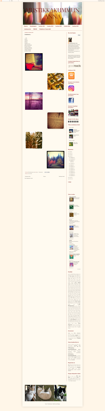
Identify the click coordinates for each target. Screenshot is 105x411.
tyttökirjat (73, 359)
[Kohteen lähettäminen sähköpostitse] (45, 172)
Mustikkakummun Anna (73, 43)
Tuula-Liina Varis (74, 324)
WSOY (70, 339)
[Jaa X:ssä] (47, 172)
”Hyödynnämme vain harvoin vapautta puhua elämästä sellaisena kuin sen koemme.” (74, 221)
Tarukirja (70, 212)
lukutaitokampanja (70, 369)
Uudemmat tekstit (27, 176)
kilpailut (73, 368)
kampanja (69, 368)
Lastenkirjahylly (72, 244)
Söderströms (75, 338)
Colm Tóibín (72, 285)
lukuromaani (78, 356)
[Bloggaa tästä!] (46, 172)
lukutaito (79, 368)
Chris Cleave (72, 284)
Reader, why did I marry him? (74, 261)
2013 (70, 156)
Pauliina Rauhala (70, 315)
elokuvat (71, 377)
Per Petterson (75, 315)
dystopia (69, 350)
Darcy (79, 344)
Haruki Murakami (70, 291)
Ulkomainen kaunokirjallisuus (72, 348)
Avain (72, 333)
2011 (70, 178)
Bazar (75, 333)
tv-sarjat (69, 380)
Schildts (76, 336)
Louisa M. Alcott (74, 306)
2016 (70, 151)
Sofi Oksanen (70, 320)
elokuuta (71, 165)
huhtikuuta (72, 171)
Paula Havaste (78, 314)
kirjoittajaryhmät (70, 352)
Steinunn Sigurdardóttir (75, 320)
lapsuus (69, 356)
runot (69, 358)
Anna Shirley (76, 344)
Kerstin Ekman (70, 302)
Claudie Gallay (77, 284)
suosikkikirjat (69, 359)
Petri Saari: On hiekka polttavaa (76, 226)
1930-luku (69, 344)
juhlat (78, 377)
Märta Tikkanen (78, 312)
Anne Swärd (73, 278)
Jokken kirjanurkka (72, 196)
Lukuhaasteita (27, 29)
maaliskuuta (72, 172)
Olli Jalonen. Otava (70, 313)
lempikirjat (75, 356)
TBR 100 (78, 346)
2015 (70, 153)
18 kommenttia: (40, 172)
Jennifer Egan (78, 295)
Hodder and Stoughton (75, 334)
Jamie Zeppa (69, 294)
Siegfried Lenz (77, 318)
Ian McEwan (70, 293)
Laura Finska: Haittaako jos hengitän (76, 263)
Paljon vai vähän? (72, 140)
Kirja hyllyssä (71, 204)
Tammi (78, 338)
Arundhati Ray (70, 281)
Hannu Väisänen (78, 290)
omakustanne (78, 357)
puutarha (73, 379)
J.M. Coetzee (78, 293)
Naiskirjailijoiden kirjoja (76, 135)
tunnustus (69, 370)
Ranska (75, 346)
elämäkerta (74, 350)
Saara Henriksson (76, 317)
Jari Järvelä (76, 294)
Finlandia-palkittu (70, 345)
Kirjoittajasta (33, 26)
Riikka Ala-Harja (73, 316)
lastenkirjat (72, 356)
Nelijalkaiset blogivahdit (45, 29)
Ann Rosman (72, 277)
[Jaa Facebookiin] (48, 172)
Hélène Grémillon (78, 292)
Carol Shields (77, 282)
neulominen (69, 379)
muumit (72, 357)
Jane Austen (73, 294)
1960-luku (72, 344)
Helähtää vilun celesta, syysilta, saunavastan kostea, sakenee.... (76, 235)
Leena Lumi (71, 232)
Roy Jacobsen (72, 317)
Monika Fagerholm (73, 312)
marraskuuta (72, 158)
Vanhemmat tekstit (62, 176)
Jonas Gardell (77, 297)
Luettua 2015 (75, 26)
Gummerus (78, 333)
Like (71, 335)
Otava (76, 335)
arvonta (71, 367)
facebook (76, 367)
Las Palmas (71, 376)
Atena (69, 333)
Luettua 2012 (50, 26)
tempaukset (78, 369)
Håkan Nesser (73, 292)
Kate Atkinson (74, 299)
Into (79, 334)
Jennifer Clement (73, 295)
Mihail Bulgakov (78, 310)
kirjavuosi (79, 351)
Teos (68, 339)
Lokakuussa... (28, 34)
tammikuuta (72, 175)
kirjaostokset (70, 351)
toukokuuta (72, 169)
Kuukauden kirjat (77, 345)
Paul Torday (74, 314)
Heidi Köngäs (75, 291)
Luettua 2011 (42, 26)
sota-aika (74, 358)
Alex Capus (73, 275)
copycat (73, 367)
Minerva (73, 335)
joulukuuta (72, 157)
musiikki (79, 378)
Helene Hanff (70, 292)
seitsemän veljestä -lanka (77, 379)
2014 (70, 154)
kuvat (76, 368)
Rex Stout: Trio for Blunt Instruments (76, 198)
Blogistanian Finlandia (73, 364)
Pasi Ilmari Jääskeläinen (77, 313)
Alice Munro (77, 275)
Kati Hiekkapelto (75, 300)
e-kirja (72, 350)
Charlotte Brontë (70, 283)
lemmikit (71, 378)
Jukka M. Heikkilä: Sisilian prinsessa (76, 213)
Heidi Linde (78, 291)
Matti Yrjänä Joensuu (73, 310)
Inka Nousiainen (74, 293)
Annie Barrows (73, 279)
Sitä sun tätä (30, 173)
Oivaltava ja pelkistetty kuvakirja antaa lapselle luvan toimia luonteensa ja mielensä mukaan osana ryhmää (74, 248)
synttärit (75, 369)
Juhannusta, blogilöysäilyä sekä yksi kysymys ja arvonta (76, 131)
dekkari (79, 349)
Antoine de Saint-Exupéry (76, 280)
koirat (69, 378)
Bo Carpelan (78, 281)
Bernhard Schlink (74, 281)
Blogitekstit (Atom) (30, 178)
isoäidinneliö (74, 377)
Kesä (69, 376)
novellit (75, 357)
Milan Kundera (76, 311)
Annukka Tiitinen (70, 280)
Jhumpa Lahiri (70, 296)
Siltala (72, 338)
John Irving (73, 297)
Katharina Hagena (70, 300)
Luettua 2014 (67, 26)
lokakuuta (71, 160)
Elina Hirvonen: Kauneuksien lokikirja (73, 242)
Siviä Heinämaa (78, 319)
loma (74, 378)
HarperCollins (70, 334)
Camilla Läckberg (71, 282)
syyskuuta (71, 163)
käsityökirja (78, 355)
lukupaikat (76, 378)
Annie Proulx (78, 279)
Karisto (69, 335)
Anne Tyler (77, 278)
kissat (79, 377)
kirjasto (75, 351)
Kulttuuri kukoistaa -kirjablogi (74, 254)
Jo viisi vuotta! (71, 127)
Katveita (70, 219)
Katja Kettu (73, 301)
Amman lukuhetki (72, 225)
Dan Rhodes (76, 285)
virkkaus (71, 380)
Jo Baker (73, 296)
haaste (78, 367)
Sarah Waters (73, 318)
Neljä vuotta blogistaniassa (76, 143)
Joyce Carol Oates (74, 298)
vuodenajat (74, 380)
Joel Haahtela (76, 296)
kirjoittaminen (78, 352)
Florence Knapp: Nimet (76, 255)
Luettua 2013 (59, 26)
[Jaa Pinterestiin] (49, 172)
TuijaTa (70, 240)
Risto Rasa (77, 316)
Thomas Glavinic (76, 321)
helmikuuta (72, 174)
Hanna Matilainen (73, 290)
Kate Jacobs (78, 299)
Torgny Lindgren (74, 323)
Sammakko (71, 336)
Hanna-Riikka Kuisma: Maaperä (76, 206)
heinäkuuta (72, 166)
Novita (75, 376)
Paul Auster (70, 314)
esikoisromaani (78, 350)
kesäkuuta (71, 168)
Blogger (58, 403)
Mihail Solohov (70, 311)
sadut (71, 358)
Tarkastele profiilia (71, 52)
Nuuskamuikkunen (70, 346)
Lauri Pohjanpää (77, 305)
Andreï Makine (71, 276)
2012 (70, 177)
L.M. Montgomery (74, 304)
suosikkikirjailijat (78, 358)
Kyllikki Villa (71, 304)
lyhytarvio (69, 357)
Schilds (74, 336)
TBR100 (35, 29)
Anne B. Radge (76, 277)
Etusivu (26, 26)
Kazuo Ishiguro (77, 301)
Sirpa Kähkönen (73, 319)
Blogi (69, 364)
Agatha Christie (73, 274)
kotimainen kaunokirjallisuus (72, 354)
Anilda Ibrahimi (77, 276)
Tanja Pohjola (72, 321)
